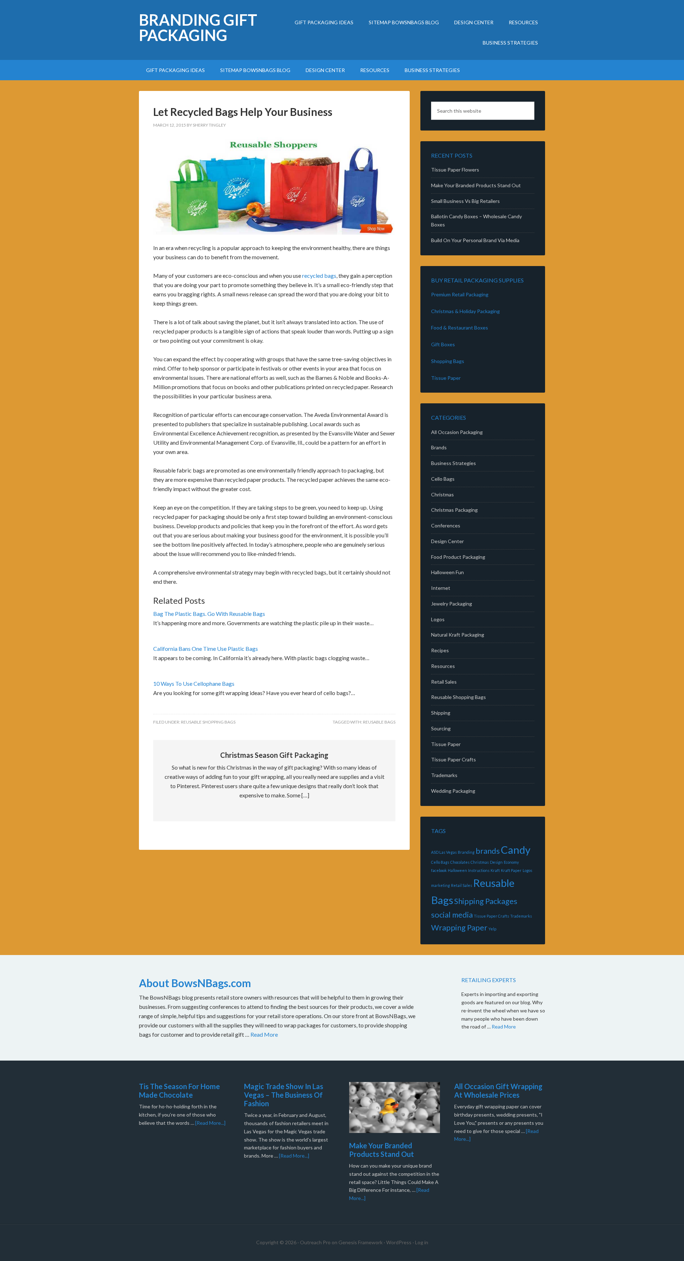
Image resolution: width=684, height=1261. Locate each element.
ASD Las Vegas (444, 852)
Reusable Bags (379, 722)
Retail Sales (444, 682)
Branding (466, 852)
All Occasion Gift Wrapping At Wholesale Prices (498, 1090)
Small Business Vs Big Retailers (465, 201)
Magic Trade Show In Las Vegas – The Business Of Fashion (283, 1095)
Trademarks (444, 775)
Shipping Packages (485, 901)
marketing (440, 885)
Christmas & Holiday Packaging (465, 311)
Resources (443, 666)
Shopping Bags (447, 361)
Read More (264, 1034)
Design (496, 862)
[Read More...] (210, 1123)
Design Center (447, 541)
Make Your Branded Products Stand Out (476, 185)
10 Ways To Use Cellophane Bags (193, 683)
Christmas (442, 494)
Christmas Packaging (454, 510)
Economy (511, 862)
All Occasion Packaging (457, 432)
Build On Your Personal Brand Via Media (475, 240)
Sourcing (441, 728)
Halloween (457, 870)
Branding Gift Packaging (198, 27)
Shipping (440, 713)
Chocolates (460, 862)
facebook (439, 870)
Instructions (478, 870)
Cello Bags (443, 479)
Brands (439, 447)
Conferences (445, 525)
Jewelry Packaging (451, 604)
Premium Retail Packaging (459, 294)
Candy (515, 849)
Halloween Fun (447, 572)
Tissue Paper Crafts (453, 759)
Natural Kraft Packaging (457, 635)
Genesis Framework (360, 1242)
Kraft (495, 870)
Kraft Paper (511, 870)
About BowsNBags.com (195, 982)
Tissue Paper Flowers (455, 170)
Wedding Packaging (453, 791)
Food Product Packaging (458, 557)
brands (488, 851)
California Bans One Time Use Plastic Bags (205, 648)
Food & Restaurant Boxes (459, 328)
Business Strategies (453, 463)
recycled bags (319, 275)
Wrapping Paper (459, 927)
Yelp (492, 928)
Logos (438, 619)
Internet (440, 588)
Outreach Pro (315, 1242)
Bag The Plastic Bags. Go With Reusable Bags (209, 613)
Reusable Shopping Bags (208, 722)
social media (452, 914)
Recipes (440, 650)
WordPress (398, 1242)
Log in (421, 1242)
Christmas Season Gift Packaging (274, 755)
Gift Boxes (443, 344)
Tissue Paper (446, 378)
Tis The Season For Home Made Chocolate (179, 1090)
